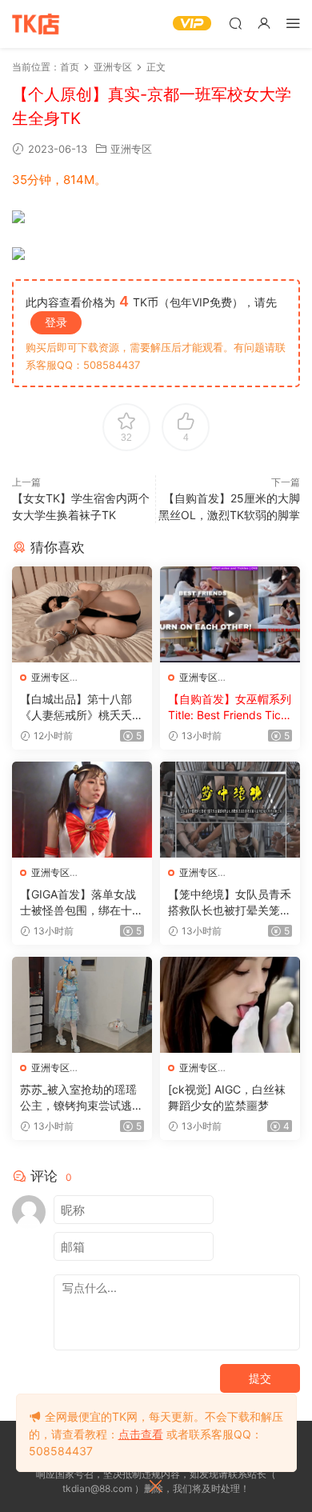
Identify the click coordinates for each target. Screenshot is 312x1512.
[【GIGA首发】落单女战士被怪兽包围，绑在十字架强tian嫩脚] (82, 810)
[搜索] (235, 22)
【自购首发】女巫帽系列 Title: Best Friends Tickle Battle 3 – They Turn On (229, 707)
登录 (56, 322)
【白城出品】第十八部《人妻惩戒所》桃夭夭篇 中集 (81, 707)
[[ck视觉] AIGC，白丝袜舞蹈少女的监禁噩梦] (230, 1005)
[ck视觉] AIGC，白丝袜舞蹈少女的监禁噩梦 (227, 1097)
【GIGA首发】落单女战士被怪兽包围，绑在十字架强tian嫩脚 (81, 902)
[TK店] (36, 24)
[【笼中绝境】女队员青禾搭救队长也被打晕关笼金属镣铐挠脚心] (230, 810)
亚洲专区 (131, 148)
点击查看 (140, 1434)
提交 (260, 1378)
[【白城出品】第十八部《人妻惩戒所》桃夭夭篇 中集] (82, 614)
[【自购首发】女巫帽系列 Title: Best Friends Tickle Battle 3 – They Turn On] (230, 614)
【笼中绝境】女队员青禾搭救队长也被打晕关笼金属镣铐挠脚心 (229, 902)
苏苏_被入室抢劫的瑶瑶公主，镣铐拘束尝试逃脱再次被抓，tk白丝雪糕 (81, 1098)
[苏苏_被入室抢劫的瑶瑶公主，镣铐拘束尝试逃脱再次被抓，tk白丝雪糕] (82, 1005)
